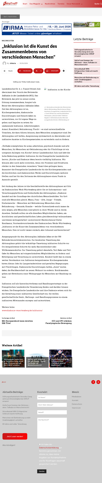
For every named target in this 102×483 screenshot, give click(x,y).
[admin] (4, 63)
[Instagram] (98, 382)
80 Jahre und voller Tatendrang (87, 86)
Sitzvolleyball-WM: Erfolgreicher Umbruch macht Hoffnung (60, 362)
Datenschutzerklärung (49, 447)
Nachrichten (12, 16)
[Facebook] (93, 382)
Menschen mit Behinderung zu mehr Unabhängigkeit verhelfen (87, 79)
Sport (54, 355)
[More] (63, 70)
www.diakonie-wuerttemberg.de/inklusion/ (22, 310)
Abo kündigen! (8, 445)
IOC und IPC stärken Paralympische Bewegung (59, 322)
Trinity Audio (26, 82)
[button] (98, 3)
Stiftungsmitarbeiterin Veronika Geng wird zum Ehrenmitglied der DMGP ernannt (13, 362)
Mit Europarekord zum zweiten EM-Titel (17, 322)
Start (5, 16)
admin (13, 63)
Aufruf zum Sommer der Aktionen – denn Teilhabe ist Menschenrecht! (36, 362)
